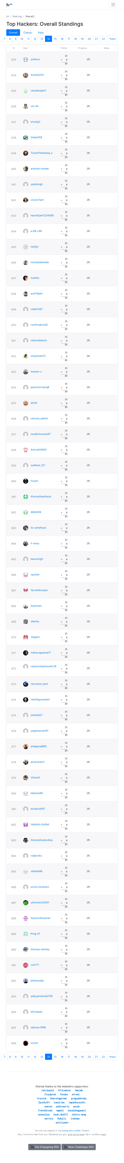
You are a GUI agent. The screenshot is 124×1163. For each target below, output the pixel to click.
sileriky (35, 621)
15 (55, 38)
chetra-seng (79, 1114)
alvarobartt (37, 761)
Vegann (35, 637)
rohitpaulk (47, 1090)
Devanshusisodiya (42, 840)
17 (68, 38)
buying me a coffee (71, 1130)
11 (28, 38)
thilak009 (36, 137)
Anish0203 (37, 74)
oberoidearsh (39, 340)
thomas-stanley (40, 949)
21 (96, 38)
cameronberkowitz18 (43, 666)
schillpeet (62, 1122)
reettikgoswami (40, 699)
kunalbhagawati (77, 1110)
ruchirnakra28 (39, 324)
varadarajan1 (38, 90)
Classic (27, 32)
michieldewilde (40, 262)
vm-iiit (34, 106)
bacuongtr (37, 558)
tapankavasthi (77, 1102)
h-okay (35, 543)
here (103, 1134)
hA (7, 16)
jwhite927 (37, 715)
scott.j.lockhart (40, 886)
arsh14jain (37, 293)
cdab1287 (37, 309)
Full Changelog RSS (46, 1147)
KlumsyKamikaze (41, 496)
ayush (76, 1106)
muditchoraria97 (41, 434)
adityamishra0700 (42, 996)
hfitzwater (64, 1090)
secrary (48, 1118)
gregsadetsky (79, 1098)
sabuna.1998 (38, 1027)
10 (22, 38)
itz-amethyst (38, 527)
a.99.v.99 (36, 231)
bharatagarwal (58, 1098)
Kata (41, 32)
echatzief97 (38, 808)
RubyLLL (62, 1118)
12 (35, 38)
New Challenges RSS (80, 1147)
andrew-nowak (40, 168)
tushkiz (35, 277)
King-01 (35, 933)
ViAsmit (35, 777)
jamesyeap (37, 980)
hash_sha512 (61, 1114)
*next (112, 38)
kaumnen (36, 605)
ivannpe (75, 1118)
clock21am (37, 199)
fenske (64, 1094)
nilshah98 (36, 871)
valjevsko (36, 855)
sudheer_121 (38, 465)
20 (89, 38)
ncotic (34, 1043)
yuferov (35, 59)
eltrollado (36, 1011)
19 (82, 38)
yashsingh (37, 184)
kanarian (59, 1102)
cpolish (35, 574)
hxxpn (34, 480)
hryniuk (41, 1098)
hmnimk (79, 1090)
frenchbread (45, 1110)
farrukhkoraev (39, 590)
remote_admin (39, 418)
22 (103, 38)
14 (48, 38)
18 (75, 38)
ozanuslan (44, 1114)
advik (34, 402)
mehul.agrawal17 (41, 652)
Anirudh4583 (38, 449)
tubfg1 (34, 246)
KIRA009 (36, 512)
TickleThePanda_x (41, 153)
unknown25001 (40, 902)
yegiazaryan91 (39, 730)
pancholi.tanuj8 (40, 387)
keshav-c (36, 371)
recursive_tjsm (39, 683)
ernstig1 (35, 121)
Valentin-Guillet (40, 824)
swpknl (60, 1110)
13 (41, 38)
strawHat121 (38, 356)
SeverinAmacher (41, 918)
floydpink (50, 1094)
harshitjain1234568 (42, 215)
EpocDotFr (44, 1102)
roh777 (35, 964)
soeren (48, 1106)
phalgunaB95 (39, 746)
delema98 (37, 793)
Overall (13, 32)
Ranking (17, 16)
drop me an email (76, 1134)
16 (62, 38)
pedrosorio (62, 1106)
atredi (76, 1094)
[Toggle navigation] (113, 4)
